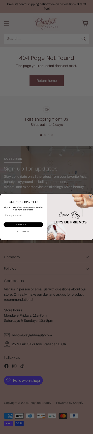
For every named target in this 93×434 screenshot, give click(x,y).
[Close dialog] (90, 196)
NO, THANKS (23, 232)
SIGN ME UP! (23, 224)
